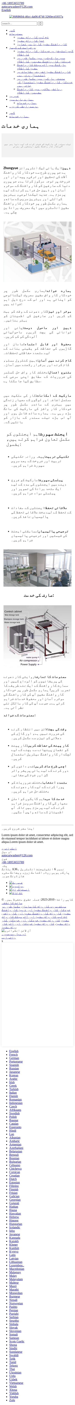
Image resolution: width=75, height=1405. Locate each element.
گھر (12, 30)
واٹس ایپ (9, 937)
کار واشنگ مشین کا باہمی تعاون (42, 44)
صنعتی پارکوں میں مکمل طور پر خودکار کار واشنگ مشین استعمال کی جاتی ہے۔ (45, 82)
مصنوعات (16, 33)
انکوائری (9, 848)
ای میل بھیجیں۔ (14, 934)
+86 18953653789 (13, 862)
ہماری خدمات (27, 102)
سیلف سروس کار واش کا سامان (44, 906)
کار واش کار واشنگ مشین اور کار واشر (32, 913)
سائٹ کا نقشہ (12, 903)
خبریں (14, 96)
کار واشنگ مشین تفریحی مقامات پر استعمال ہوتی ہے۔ (44, 73)
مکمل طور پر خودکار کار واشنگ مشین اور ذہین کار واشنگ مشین (36, 910)
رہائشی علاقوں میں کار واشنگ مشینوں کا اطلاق (39, 90)
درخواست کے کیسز (22, 47)
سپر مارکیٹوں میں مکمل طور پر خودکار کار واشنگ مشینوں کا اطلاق (44, 59)
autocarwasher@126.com (17, 855)
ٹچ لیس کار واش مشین (33, 37)
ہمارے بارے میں (21, 99)
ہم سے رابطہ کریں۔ (23, 106)
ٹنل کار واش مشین (30, 40)
